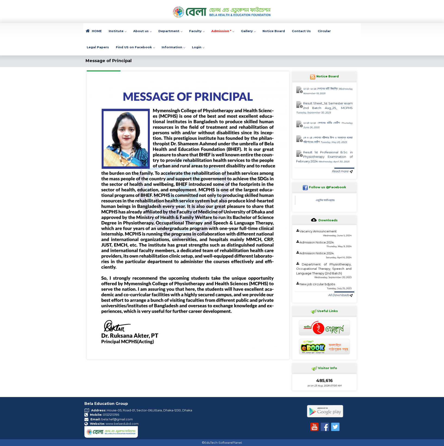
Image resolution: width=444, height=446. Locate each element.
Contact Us (301, 31)
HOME (96, 31)
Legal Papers (98, 47)
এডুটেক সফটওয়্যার (325, 200)
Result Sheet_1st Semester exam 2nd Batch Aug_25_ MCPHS (324, 107)
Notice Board (273, 31)
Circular (324, 31)
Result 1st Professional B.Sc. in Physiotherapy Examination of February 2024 (324, 156)
